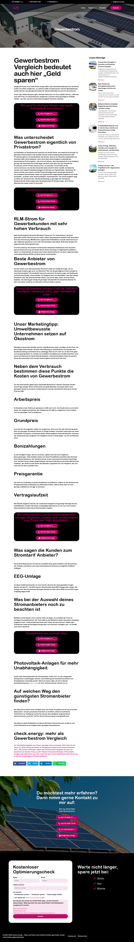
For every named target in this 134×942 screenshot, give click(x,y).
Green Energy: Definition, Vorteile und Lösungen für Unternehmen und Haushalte (108, 148)
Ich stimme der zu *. (30, 897)
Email (43, 877)
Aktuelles (102, 8)
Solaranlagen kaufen (54, 894)
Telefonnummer (19, 885)
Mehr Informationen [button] (20, 908)
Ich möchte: (17, 892)
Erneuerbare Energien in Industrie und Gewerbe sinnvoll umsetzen (107, 64)
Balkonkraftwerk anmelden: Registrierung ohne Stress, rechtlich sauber (108, 106)
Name (15, 877)
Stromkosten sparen (22, 894)
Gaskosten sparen (38, 894)
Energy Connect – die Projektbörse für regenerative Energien (109, 168)
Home (83, 8)
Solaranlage (33, 683)
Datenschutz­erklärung (34, 897)
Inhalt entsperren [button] (19, 911)
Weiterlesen (101, 80)
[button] (19, 763)
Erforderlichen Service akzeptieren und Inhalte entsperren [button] (34, 913)
